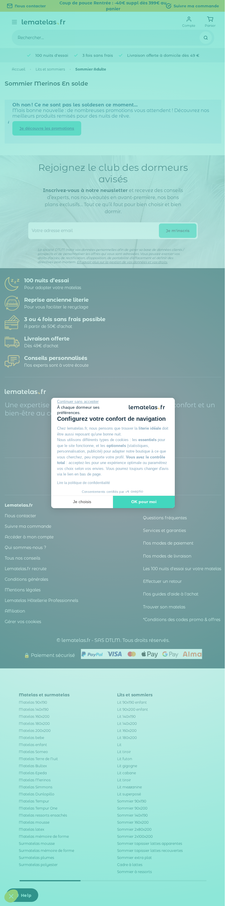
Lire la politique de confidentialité (83, 483)
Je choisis (82, 501)
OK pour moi (144, 501)
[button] (11, 896)
